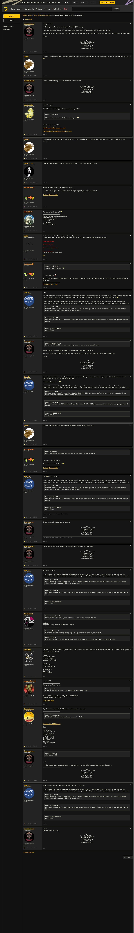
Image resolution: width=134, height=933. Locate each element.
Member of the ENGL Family (52, 724)
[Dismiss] (130, 2)
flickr (44, 255)
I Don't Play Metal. (48, 700)
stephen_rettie (28, 105)
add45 (26, 236)
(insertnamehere (29, 24)
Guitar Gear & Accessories (42, 15)
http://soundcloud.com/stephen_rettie (54, 128)
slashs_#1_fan (28, 163)
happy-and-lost (29, 681)
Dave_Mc (27, 292)
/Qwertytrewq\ (28, 614)
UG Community (27, 15)
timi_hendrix (28, 187)
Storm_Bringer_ (29, 709)
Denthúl (26, 56)
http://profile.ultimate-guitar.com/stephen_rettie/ (57, 131)
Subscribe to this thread (28, 852)
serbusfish (27, 650)
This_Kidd (27, 212)
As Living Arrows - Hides (50, 195)
